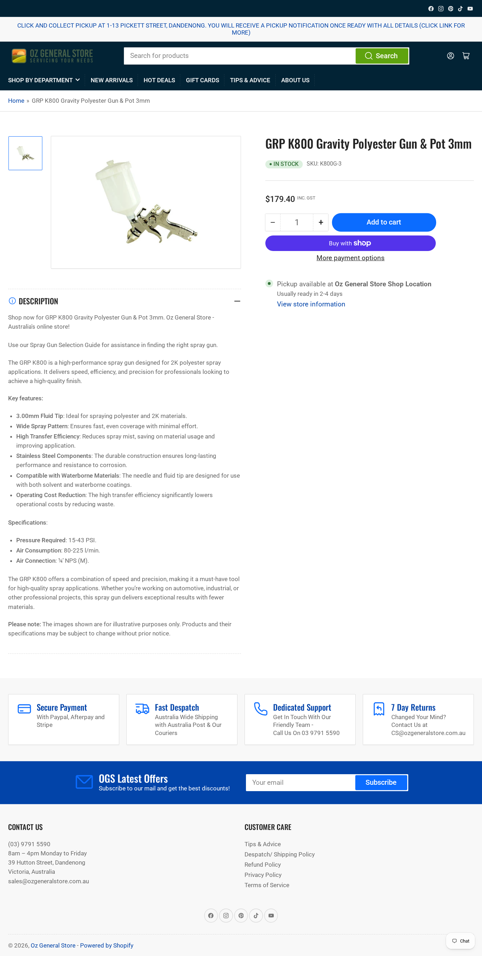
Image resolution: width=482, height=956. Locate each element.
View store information (311, 304)
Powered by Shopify (106, 945)
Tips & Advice (250, 80)
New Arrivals (112, 80)
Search (387, 56)
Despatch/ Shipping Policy (280, 854)
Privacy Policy (263, 874)
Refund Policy (263, 864)
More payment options (351, 258)
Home (16, 100)
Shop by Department (40, 80)
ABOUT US (295, 80)
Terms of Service (267, 885)
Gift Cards (202, 80)
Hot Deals (159, 80)
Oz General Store (53, 945)
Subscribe (381, 782)
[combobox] (266, 55)
